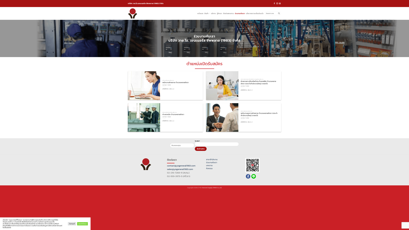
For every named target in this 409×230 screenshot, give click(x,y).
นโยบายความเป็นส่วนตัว (255, 13)
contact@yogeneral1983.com (181, 165)
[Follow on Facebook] (274, 3)
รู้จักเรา (219, 13)
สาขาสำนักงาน (211, 159)
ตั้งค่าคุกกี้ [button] (72, 224)
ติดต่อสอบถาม (228, 13)
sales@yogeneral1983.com (180, 169)
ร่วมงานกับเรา (240, 13)
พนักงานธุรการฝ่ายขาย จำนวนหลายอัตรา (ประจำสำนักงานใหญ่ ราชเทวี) (259, 114)
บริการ (213, 13)
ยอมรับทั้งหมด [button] (82, 224)
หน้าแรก (200, 13)
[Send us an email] (280, 3)
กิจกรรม (209, 168)
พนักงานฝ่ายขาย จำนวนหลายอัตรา (175, 82)
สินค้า (206, 13)
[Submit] (279, 13)
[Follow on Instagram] (277, 3)
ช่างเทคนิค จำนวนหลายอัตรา (173, 114)
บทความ (209, 165)
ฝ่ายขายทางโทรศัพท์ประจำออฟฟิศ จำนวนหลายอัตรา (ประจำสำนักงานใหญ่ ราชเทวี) (258, 82)
